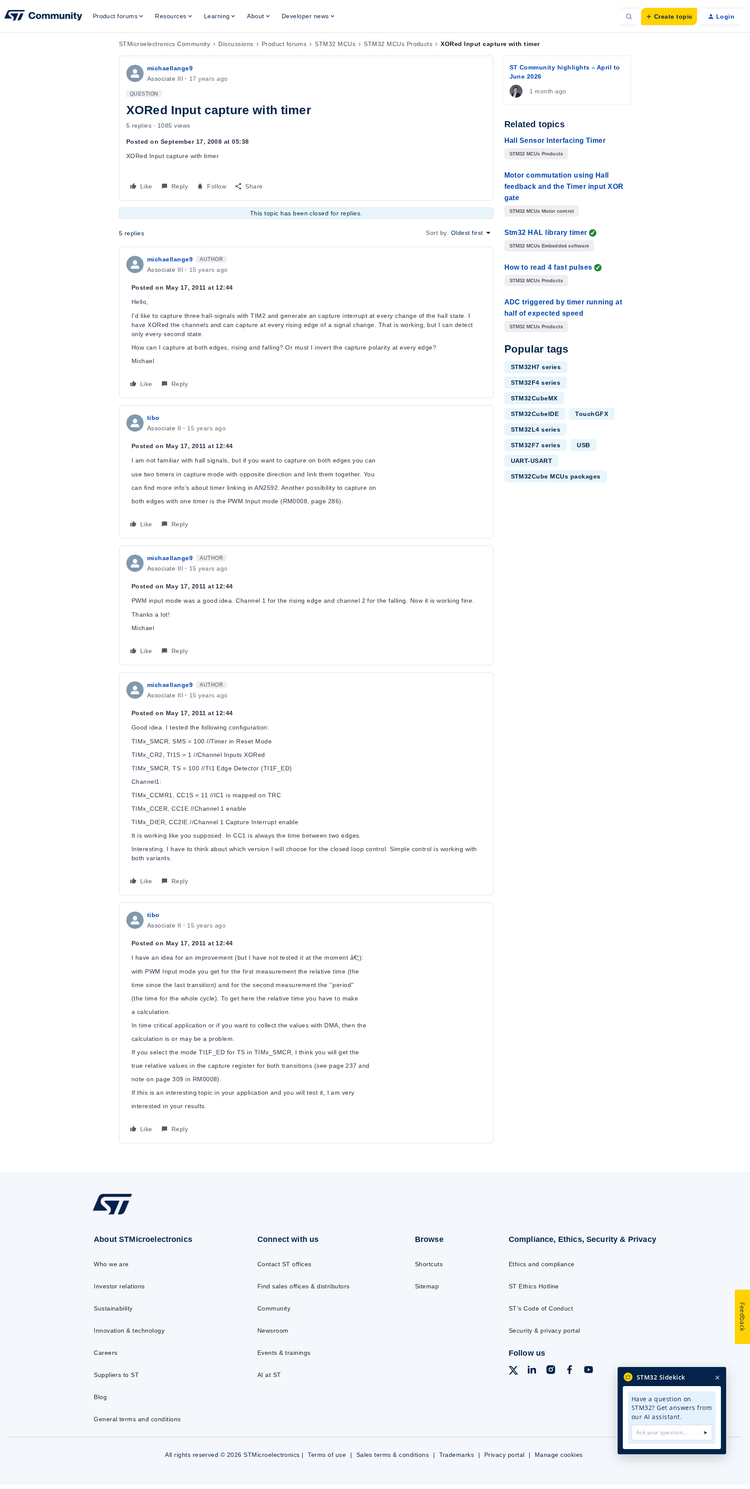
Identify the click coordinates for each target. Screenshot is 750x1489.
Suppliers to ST (116, 1374)
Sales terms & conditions (392, 1454)
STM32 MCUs (335, 43)
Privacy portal (504, 1454)
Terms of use (327, 1454)
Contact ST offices (284, 1264)
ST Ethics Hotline (534, 1286)
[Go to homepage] (157, 1214)
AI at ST (269, 1374)
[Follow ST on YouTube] (588, 1370)
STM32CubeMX (534, 398)
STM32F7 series (536, 445)
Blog (100, 1396)
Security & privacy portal (544, 1330)
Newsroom (273, 1330)
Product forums (284, 43)
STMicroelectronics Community (164, 43)
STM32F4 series (536, 382)
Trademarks (456, 1454)
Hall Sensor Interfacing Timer (555, 140)
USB (583, 445)
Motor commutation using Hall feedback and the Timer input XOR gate (564, 186)
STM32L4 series (536, 429)
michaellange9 (170, 68)
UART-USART (532, 460)
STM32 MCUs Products (398, 43)
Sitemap (427, 1286)
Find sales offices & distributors (303, 1286)
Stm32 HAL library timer (545, 232)
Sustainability (113, 1308)
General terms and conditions (137, 1419)
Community (273, 1308)
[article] (306, 322)
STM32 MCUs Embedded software (549, 245)
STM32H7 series (536, 366)
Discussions (235, 43)
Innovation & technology (129, 1330)
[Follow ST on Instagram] (551, 1370)
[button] (669, 16)
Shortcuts (429, 1264)
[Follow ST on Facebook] (569, 1370)
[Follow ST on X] (513, 1371)
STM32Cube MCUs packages (556, 476)
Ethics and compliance (542, 1264)
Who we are (111, 1264)
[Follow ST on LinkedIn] (531, 1370)
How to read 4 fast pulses (548, 267)
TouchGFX (591, 413)
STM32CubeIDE (535, 413)
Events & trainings (284, 1352)
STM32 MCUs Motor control (542, 211)
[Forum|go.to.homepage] (43, 16)
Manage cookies (559, 1454)
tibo (153, 417)
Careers (105, 1352)
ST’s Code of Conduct (541, 1308)
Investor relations (119, 1286)
